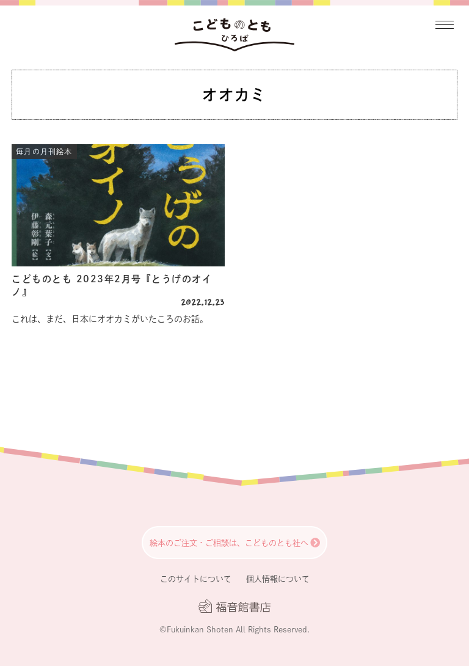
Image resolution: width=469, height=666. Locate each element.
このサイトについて (195, 579)
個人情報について (278, 579)
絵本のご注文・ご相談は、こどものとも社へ (229, 543)
